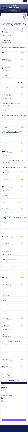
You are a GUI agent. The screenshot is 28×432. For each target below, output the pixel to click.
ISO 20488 (24, 18)
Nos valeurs (23, 426)
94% (6, 28)
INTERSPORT (14, 5)
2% (23, 28)
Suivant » (19, 380)
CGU (26, 426)
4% (14, 28)
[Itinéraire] (19, 9)
